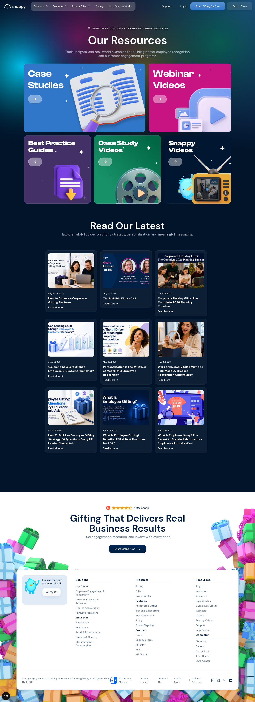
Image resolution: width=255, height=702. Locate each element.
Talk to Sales (239, 6)
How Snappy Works (120, 6)
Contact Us (202, 651)
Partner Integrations (87, 612)
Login (183, 6)
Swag (139, 635)
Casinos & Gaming (86, 637)
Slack (139, 649)
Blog (198, 586)
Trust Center (203, 656)
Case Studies (203, 600)
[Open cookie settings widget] (6, 696)
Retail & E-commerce (88, 632)
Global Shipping (145, 625)
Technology (82, 622)
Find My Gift (51, 592)
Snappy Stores (144, 639)
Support (167, 6)
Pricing (99, 6)
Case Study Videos (207, 605)
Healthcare (82, 627)
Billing (139, 620)
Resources (201, 596)
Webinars (201, 610)
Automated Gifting (146, 605)
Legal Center (203, 660)
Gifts (138, 591)
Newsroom (202, 591)
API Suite (141, 644)
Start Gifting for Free (208, 6)
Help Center (202, 630)
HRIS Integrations (145, 615)
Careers (200, 646)
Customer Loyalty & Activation (87, 601)
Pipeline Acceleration (87, 607)
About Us (201, 641)
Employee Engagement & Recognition (90, 593)
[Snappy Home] (15, 6)
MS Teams (141, 654)
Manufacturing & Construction (85, 643)
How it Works (143, 596)
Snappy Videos (204, 620)
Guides (200, 615)
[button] (42, 6)
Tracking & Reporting (147, 610)
